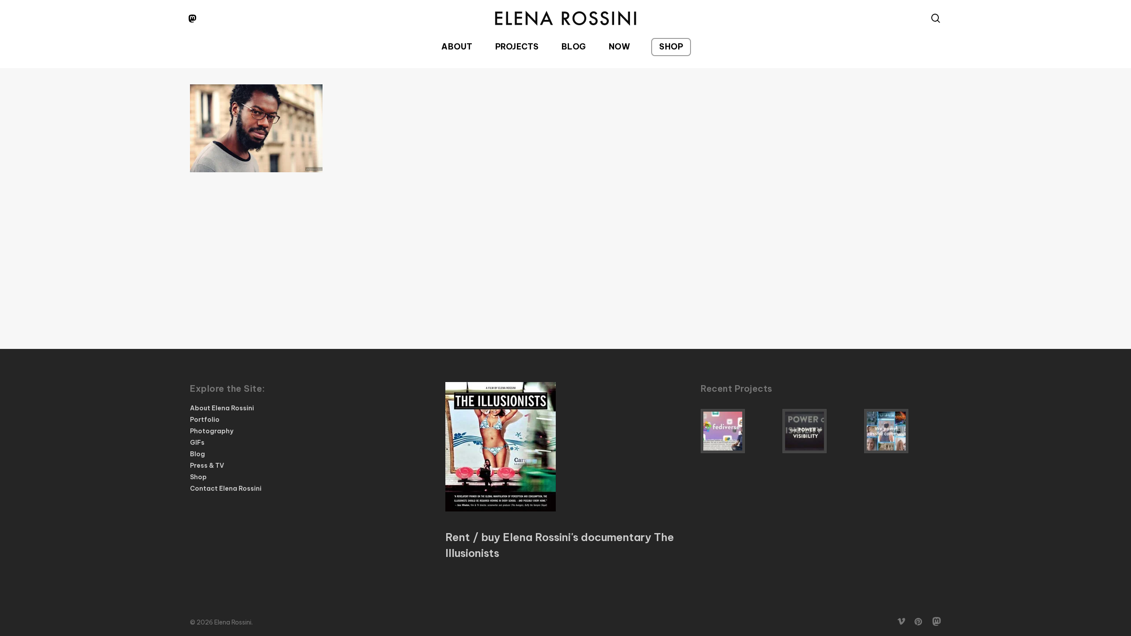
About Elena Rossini (222, 408)
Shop (198, 477)
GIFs (197, 443)
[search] (935, 18)
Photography (211, 431)
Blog (197, 454)
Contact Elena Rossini (226, 488)
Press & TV (207, 465)
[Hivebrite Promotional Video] (902, 431)
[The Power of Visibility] (820, 431)
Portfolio (205, 420)
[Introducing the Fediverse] (739, 431)
